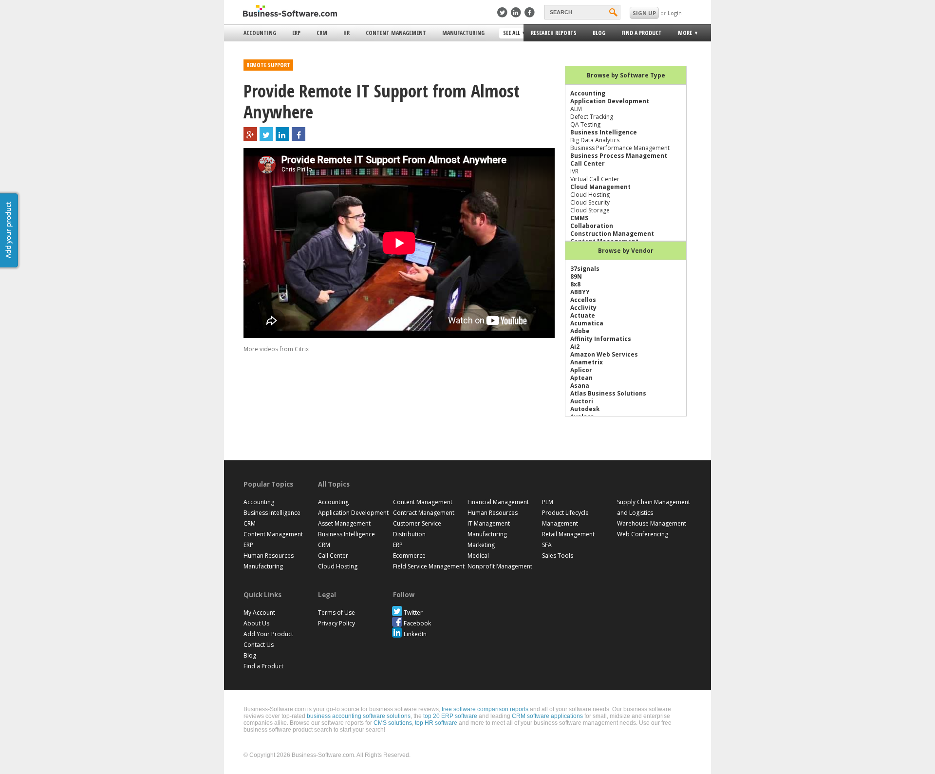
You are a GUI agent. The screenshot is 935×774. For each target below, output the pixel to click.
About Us (256, 623)
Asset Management (344, 523)
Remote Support (268, 65)
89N (576, 276)
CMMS (579, 218)
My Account (259, 612)
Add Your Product (268, 634)
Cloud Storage (590, 210)
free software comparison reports (485, 709)
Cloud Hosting (590, 194)
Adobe (580, 331)
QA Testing (585, 124)
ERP (296, 33)
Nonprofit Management (500, 566)
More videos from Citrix (276, 349)
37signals (584, 268)
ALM (576, 109)
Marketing (481, 545)
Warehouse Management (651, 523)
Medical (478, 555)
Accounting (259, 33)
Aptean (581, 378)
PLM (547, 502)
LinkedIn (415, 634)
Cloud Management (600, 187)
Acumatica (586, 323)
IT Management (489, 523)
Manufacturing (463, 33)
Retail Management (568, 534)
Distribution (409, 534)
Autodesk (585, 409)
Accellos (583, 300)
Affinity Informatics (600, 339)
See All (510, 33)
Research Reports (554, 33)
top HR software (436, 722)
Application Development (609, 101)
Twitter (413, 612)
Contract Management (423, 513)
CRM (322, 33)
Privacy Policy (336, 623)
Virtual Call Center (594, 179)
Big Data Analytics (594, 140)
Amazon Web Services (604, 354)
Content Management (396, 33)
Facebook (417, 623)
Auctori (581, 401)
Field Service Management (429, 566)
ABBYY (580, 292)
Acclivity (583, 307)
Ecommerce (409, 555)
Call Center (587, 163)
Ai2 (575, 346)
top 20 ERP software (450, 716)
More (682, 34)
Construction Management (612, 233)
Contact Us (258, 645)
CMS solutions (393, 722)
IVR (574, 171)
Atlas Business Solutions (608, 393)
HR (346, 33)
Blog (599, 33)
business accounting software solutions (359, 716)
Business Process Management (618, 155)
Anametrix (586, 362)
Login (675, 13)
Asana (579, 385)
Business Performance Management (620, 148)
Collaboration (591, 226)
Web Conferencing (642, 534)
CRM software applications (547, 716)
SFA (547, 545)
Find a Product (641, 33)
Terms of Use (336, 612)
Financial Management (498, 502)
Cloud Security (590, 202)
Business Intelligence (603, 132)
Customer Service (417, 523)
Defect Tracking (591, 117)
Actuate (582, 315)
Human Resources (268, 555)
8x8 (575, 284)
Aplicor (581, 370)
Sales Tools (557, 555)
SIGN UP (644, 13)
